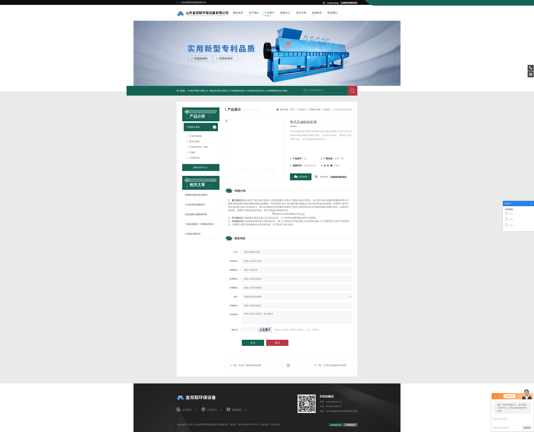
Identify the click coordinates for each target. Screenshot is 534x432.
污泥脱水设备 (193, 127)
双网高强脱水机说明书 (196, 195)
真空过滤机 (194, 141)
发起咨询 (527, 428)
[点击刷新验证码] (265, 329)
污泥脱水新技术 (193, 234)
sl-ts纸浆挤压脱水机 (254, 90)
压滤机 (192, 152)
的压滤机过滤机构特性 (196, 214)
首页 (292, 109)
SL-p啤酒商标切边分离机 (276, 90)
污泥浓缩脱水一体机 (198, 147)
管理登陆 (350, 425)
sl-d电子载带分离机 (197, 90)
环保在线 (275, 424)
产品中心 (212, 409)
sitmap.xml (336, 425)
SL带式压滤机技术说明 (334, 365)
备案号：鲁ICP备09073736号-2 (244, 424)
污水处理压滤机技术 (195, 204)
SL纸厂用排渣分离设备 (250, 365)
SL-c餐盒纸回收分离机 (216, 90)
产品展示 (301, 109)
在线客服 (509, 209)
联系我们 (237, 409)
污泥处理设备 (195, 136)
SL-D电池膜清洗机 (236, 90)
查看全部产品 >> (201, 167)
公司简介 (187, 409)
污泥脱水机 (194, 158)
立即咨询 (302, 177)
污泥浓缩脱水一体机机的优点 (199, 224)
